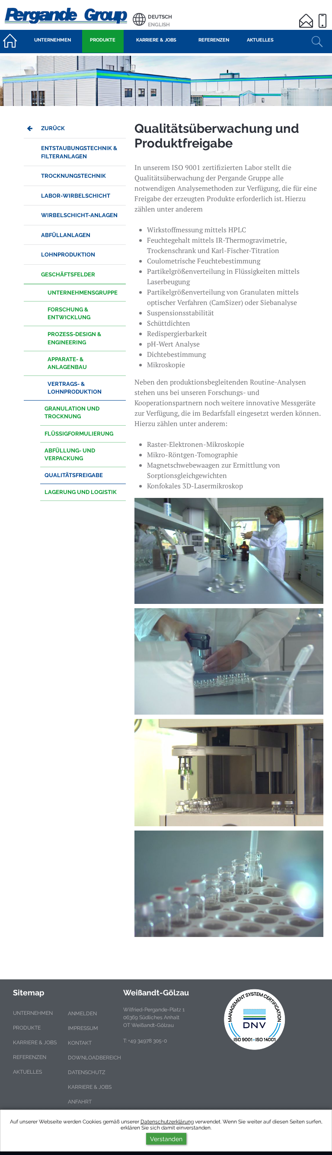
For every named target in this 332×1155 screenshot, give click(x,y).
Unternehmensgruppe (83, 292)
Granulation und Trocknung (72, 412)
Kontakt (80, 1043)
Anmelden (82, 1014)
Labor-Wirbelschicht (75, 195)
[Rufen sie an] (324, 15)
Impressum (83, 1028)
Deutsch (160, 17)
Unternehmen (33, 1013)
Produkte (27, 1028)
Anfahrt (80, 1102)
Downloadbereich (94, 1058)
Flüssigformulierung (79, 433)
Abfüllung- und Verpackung (70, 454)
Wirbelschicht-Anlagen (79, 215)
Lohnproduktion (68, 254)
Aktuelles (27, 1072)
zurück (53, 128)
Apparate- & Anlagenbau (67, 363)
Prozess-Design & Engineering (74, 338)
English (159, 25)
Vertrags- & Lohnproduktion (75, 388)
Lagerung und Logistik (81, 492)
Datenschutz (86, 1072)
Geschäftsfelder (68, 274)
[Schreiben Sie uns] (307, 15)
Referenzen (29, 1057)
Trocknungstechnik (73, 176)
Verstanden (166, 1138)
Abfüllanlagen (65, 235)
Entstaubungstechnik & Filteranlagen (79, 152)
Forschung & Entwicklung (69, 313)
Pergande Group (66, 15)
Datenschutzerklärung (167, 1122)
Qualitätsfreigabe (74, 475)
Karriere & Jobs (35, 1043)
